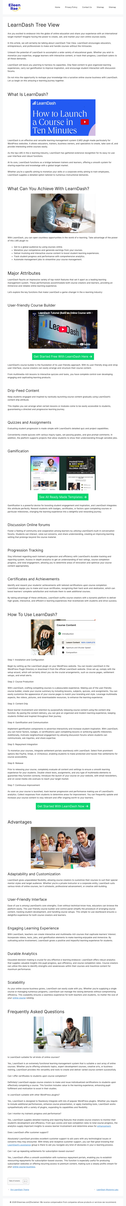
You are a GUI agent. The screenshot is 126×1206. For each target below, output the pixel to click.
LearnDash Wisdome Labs (107, 1190)
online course (19, 998)
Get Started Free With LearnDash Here (61, 356)
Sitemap (100, 7)
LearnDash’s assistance (19, 1145)
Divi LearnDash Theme (19, 1190)
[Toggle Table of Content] (24, 1181)
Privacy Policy (71, 7)
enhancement (104, 1126)
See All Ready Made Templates (61, 497)
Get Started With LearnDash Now (60, 806)
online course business (24, 1167)
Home (57, 7)
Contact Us (87, 7)
